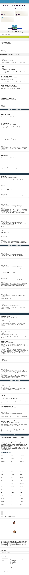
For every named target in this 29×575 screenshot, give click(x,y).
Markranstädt (12, 480)
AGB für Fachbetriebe (13, 562)
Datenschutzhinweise (13, 560)
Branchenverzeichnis (13, 559)
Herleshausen (12, 471)
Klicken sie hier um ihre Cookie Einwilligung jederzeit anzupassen (7, 571)
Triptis (1, 483)
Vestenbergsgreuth (22, 483)
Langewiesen (2, 468)
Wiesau (21, 468)
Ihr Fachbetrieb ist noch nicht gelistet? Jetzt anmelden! (14, 434)
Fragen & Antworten (3, 550)
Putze (21, 2)
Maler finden (21, 559)
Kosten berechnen (25, 2)
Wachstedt (12, 483)
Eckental (21, 495)
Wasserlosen (21, 471)
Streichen (2, 2)
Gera (1, 492)
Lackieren (14, 2)
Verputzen (10, 2)
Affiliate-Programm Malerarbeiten (12, 558)
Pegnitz (11, 501)
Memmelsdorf (2, 504)
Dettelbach (21, 498)
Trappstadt (2, 495)
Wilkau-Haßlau (12, 474)
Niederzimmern (2, 474)
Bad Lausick (21, 477)
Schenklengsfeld (12, 492)
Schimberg (12, 489)
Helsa (20, 504)
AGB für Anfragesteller (13, 561)
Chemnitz (21, 489)
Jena (1, 477)
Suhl (1, 480)
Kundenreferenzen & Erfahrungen (5, 552)
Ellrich (11, 504)
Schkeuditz (12, 498)
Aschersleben (21, 492)
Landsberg (21, 474)
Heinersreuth (2, 501)
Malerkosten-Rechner (23, 558)
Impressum (11, 563)
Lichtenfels (2, 489)
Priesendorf (12, 477)
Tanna (1, 486)
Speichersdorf (12, 486)
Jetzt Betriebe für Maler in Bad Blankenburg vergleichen (14, 109)
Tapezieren (6, 2)
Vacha (11, 468)
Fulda (21, 480)
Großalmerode (21, 486)
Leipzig (11, 495)
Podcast (11, 569)
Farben (18, 2)
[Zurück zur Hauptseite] (5, 556)
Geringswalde (21, 501)
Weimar (2, 471)
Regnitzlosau (2, 498)
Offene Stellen (12, 568)
